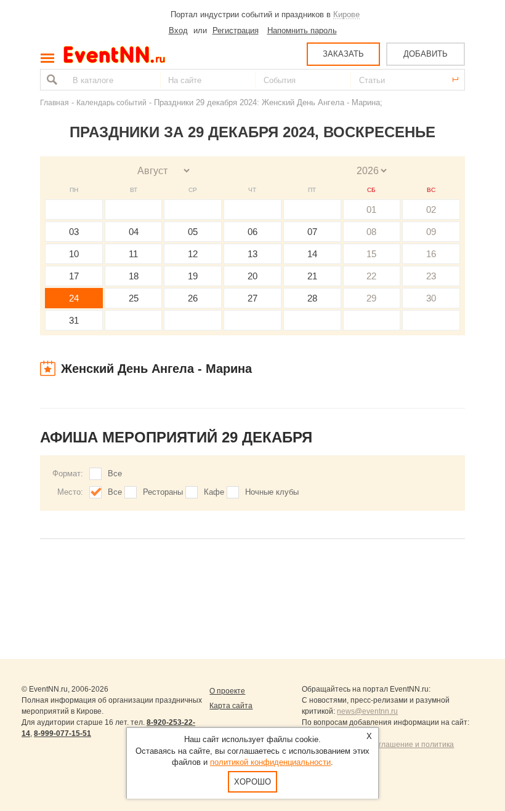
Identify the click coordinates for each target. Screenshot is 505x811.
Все (115, 473)
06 (252, 231)
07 (312, 231)
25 (134, 298)
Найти (50, 80)
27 (252, 298)
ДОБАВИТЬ (425, 53)
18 (134, 276)
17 (74, 276)
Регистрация (235, 30)
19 (193, 276)
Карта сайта (230, 705)
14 (312, 254)
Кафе (214, 492)
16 (431, 254)
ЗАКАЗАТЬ (343, 53)
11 (133, 254)
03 (74, 231)
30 (431, 298)
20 (252, 276)
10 (74, 254)
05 (193, 231)
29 (371, 298)
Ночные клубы (272, 492)
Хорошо (252, 781)
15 (371, 254)
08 (371, 231)
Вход (178, 30)
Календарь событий (111, 102)
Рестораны (163, 492)
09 (431, 231)
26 (193, 298)
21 (312, 276)
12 (193, 254)
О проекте (227, 691)
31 (74, 320)
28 (312, 298)
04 (134, 231)
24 (74, 298)
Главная (54, 102)
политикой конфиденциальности (270, 762)
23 (431, 276)
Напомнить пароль (302, 30)
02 (431, 209)
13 (252, 254)
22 (371, 276)
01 (371, 209)
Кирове (346, 14)
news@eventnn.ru (367, 711)
